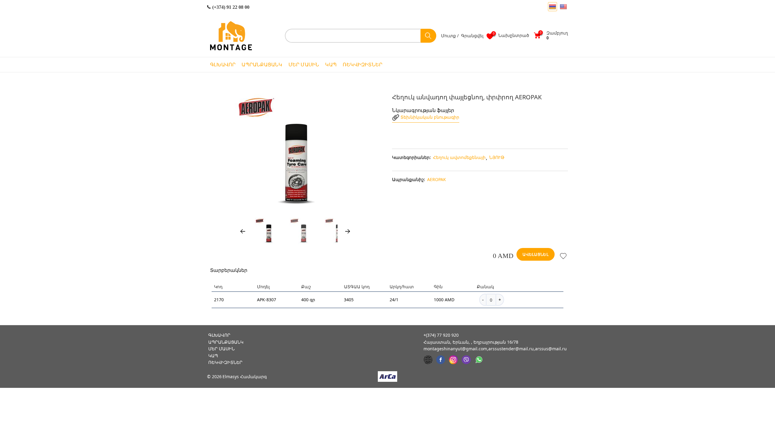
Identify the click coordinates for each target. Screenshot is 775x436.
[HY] (552, 6)
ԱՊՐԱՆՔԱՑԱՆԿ (262, 64)
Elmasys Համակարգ (245, 376)
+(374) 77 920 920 (441, 335)
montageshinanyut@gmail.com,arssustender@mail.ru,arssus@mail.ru (495, 348)
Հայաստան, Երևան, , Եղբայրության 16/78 (471, 342)
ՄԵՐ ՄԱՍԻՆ (304, 64)
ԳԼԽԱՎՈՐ (223, 64)
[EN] (563, 6)
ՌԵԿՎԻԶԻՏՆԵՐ (362, 64)
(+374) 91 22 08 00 (230, 7)
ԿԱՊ (331, 64)
